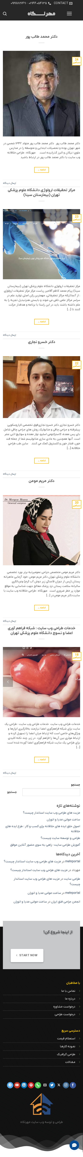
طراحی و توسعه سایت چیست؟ (60, 838)
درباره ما (70, 999)
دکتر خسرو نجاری (41, 342)
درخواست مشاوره (64, 1007)
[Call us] (38, 1085)
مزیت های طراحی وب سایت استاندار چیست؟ (51, 813)
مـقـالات (70, 1062)
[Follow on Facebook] (73, 1085)
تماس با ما (68, 991)
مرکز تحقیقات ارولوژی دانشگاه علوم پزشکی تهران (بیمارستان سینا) (41, 193)
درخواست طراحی (65, 1014)
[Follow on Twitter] (52, 1085)
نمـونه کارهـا (67, 1046)
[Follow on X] (59, 1085)
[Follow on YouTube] (17, 1085)
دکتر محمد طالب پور (41, 36)
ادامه (41, 169)
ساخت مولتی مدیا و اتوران (63, 820)
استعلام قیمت (66, 1038)
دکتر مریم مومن (41, 481)
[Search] (5, 13)
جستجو (75, 785)
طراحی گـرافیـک (66, 1054)
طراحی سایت (72, 879)
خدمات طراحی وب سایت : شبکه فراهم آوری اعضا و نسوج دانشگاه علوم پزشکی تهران (41, 631)
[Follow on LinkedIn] (24, 1085)
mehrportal (72, 861)
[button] (69, 13)
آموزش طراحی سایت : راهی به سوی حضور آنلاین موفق (45, 845)
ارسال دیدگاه (9, 183)
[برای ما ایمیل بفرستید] (45, 1085)
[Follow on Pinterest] (31, 1085)
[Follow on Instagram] (66, 1085)
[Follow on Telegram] (10, 1085)
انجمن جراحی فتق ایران (65, 902)
